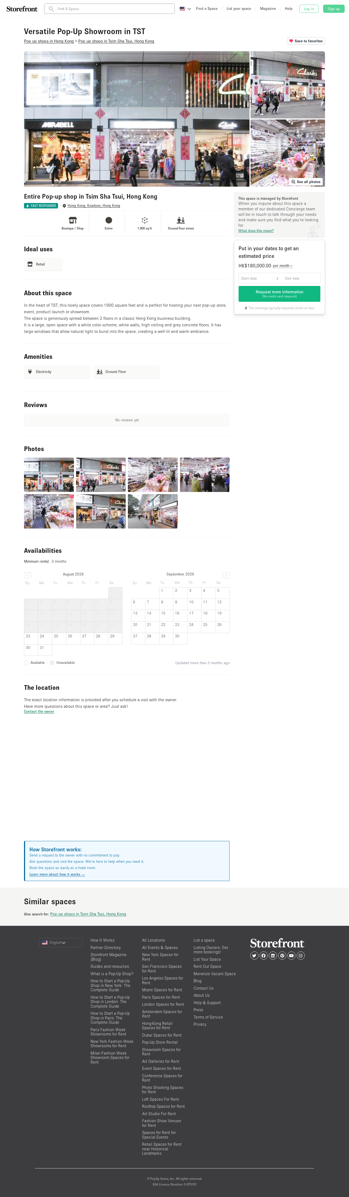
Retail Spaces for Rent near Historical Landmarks (162, 1149)
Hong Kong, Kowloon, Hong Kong (94, 206)
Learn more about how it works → (57, 874)
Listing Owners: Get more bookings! (211, 949)
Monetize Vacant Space (215, 973)
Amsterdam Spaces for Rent (162, 1014)
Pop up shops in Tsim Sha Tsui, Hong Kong (88, 913)
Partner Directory (106, 947)
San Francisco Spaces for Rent (162, 968)
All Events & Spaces (160, 947)
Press (198, 1009)
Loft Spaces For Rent (160, 1099)
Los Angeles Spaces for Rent (162, 980)
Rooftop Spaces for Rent (163, 1106)
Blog (197, 980)
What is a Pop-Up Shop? (112, 973)
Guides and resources (110, 966)
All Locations (153, 940)
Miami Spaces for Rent (162, 989)
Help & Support (207, 1002)
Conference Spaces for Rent (162, 1078)
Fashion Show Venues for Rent (161, 1123)
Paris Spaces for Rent (161, 997)
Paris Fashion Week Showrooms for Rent (108, 1032)
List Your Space (207, 959)
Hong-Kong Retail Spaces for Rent (157, 1025)
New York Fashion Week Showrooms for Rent (112, 1043)
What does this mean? (256, 230)
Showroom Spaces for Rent (161, 1051)
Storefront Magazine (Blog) (109, 957)
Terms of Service (208, 1017)
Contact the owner (39, 711)
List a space (204, 940)
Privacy (200, 1024)
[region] (127, 784)
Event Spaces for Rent (161, 1068)
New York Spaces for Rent (160, 957)
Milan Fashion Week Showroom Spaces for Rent (110, 1057)
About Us (202, 995)
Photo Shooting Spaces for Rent (162, 1089)
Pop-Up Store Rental (160, 1042)
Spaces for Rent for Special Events (159, 1134)
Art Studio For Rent (159, 1113)
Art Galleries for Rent (160, 1061)
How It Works (103, 940)
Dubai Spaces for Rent (162, 1035)
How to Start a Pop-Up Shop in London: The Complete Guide (110, 1001)
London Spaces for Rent (163, 1004)
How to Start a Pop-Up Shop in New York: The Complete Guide (110, 985)
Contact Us (203, 988)
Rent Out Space (207, 966)
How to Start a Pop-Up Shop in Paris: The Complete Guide (110, 1018)
